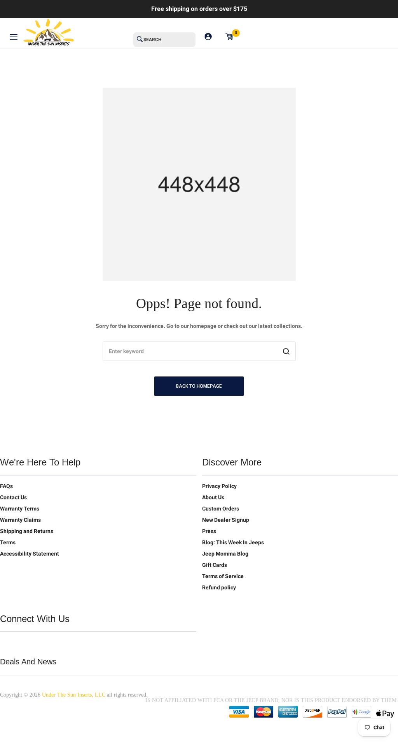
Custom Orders (220, 508)
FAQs (6, 486)
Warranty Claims (20, 520)
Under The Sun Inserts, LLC (73, 695)
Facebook (22, 644)
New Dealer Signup (225, 520)
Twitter (6, 644)
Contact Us (13, 497)
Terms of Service (223, 576)
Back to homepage (199, 386)
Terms (8, 542)
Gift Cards (214, 565)
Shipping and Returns (26, 531)
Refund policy (219, 587)
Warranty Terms (19, 508)
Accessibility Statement (29, 554)
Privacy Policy (219, 486)
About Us (213, 497)
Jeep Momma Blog (225, 554)
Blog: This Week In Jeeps (233, 542)
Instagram (55, 644)
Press (209, 531)
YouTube (39, 644)
